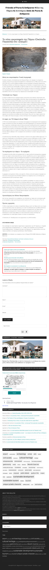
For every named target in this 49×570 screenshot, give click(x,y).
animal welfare (12, 454)
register (18, 507)
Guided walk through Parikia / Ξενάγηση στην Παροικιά (21, 403)
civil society (7, 458)
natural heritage (32, 467)
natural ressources (40, 467)
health (14, 464)
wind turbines (38, 484)
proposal (16, 473)
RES (4, 477)
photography (5, 473)
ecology (36, 458)
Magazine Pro (19, 565)
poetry (10, 473)
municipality (25, 467)
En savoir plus (12, 373)
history (19, 464)
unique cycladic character (12, 484)
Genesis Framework (28, 565)
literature (24, 464)
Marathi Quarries (33, 464)
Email (4, 306)
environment (18, 461)
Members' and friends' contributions (21, 239)
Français (8, 74)
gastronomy (7, 464)
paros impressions (36, 470)
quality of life (35, 473)
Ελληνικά (4, 34)
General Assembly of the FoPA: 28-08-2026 (22, 413)
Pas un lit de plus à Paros (14, 428)
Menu (25, 1)
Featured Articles (10, 239)
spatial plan (9, 477)
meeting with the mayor (8, 467)
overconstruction (12, 470)
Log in (39, 565)
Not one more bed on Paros (15, 425)
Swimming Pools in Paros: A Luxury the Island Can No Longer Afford (23, 420)
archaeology (10, 240)
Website (4, 312)
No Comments (24, 44)
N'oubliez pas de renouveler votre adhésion (13, 257)
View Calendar (5, 405)
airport (5, 454)
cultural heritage (16, 240)
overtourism (20, 470)
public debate (25, 473)
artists (30, 454)
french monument (27, 461)
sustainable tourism (11, 481)
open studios (5, 470)
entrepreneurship (8, 461)
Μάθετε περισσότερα (20, 373)
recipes (42, 473)
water (32, 484)
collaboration (15, 458)
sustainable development (23, 477)
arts (35, 454)
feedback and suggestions (19, 510)
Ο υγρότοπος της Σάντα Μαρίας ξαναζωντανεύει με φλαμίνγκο (21, 439)
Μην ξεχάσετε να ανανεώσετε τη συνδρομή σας (15, 266)
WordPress (35, 565)
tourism (28, 481)
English (4, 74)
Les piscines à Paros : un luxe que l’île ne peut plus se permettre (25, 415)
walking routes (26, 484)
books (39, 454)
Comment (5, 286)
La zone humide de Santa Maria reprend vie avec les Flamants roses (26, 430)
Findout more (5, 373)
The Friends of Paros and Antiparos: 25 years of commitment (21, 418)
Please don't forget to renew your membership (14, 249)
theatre (22, 480)
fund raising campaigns (36, 461)
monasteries (18, 467)
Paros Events (5, 531)
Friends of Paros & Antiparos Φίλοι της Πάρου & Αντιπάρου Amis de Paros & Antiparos (25, 11)
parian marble (28, 470)
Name (4, 299)
